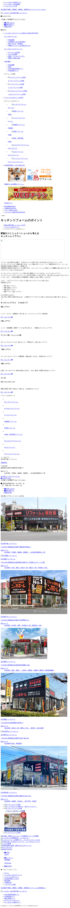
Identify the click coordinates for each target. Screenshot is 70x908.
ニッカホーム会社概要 (12, 4)
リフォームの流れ (14, 52)
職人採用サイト (10, 898)
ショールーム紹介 (14, 212)
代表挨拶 (11, 40)
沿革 (10, 67)
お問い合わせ (10, 23)
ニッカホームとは (11, 36)
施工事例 (10, 206)
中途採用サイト (14, 70)
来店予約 (9, 26)
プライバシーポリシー (12, 900)
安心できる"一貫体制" (16, 43)
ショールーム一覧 (11, 6)
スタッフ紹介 (11, 210)
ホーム (6, 873)
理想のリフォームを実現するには (19, 45)
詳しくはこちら (6, 317)
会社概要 (11, 65)
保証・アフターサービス (17, 56)
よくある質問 (13, 54)
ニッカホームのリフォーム (21, 33)
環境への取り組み (14, 58)
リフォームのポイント (13, 97)
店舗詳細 (4, 462)
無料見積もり (10, 24)
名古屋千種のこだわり (14, 165)
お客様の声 (10, 208)
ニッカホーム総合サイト (13, 2)
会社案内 (8, 61)
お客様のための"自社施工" (17, 42)
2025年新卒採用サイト (12, 894)
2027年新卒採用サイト (16, 68)
